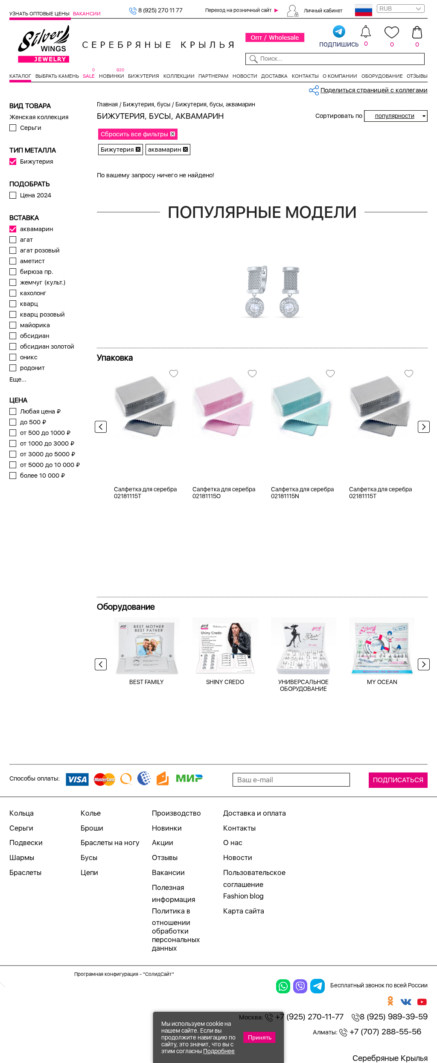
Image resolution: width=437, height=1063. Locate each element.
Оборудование (382, 76)
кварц (29, 304)
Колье (91, 813)
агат (26, 240)
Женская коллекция (38, 117)
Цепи (89, 872)
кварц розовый (42, 314)
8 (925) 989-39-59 (394, 1017)
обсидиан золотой (47, 346)
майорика (35, 325)
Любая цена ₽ (40, 411)
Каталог (20, 76)
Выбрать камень (57, 76)
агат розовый (40, 250)
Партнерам (213, 76)
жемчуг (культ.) (43, 282)
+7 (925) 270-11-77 (308, 1017)
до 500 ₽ (33, 422)
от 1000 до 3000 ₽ (47, 443)
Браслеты (25, 872)
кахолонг (33, 293)
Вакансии (87, 14)
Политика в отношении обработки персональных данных (176, 930)
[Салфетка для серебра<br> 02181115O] (225, 404)
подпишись (339, 43)
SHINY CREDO (225, 681)
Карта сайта (243, 911)
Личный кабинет (323, 10)
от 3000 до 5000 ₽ (47, 454)
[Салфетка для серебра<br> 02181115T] (147, 404)
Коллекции (179, 76)
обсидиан (34, 336)
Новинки (111, 76)
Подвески (26, 842)
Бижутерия (143, 76)
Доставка (274, 76)
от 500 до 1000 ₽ (45, 433)
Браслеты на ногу (110, 842)
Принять (259, 1037)
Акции (162, 842)
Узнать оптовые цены (40, 14)
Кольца (21, 813)
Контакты (305, 76)
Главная (107, 104)
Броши (92, 828)
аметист (32, 261)
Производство (176, 813)
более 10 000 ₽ (42, 475)
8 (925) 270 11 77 (160, 10)
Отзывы (417, 76)
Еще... (17, 379)
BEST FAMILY (146, 681)
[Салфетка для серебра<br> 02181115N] (304, 404)
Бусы (89, 857)
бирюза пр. (36, 272)
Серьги (30, 128)
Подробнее (219, 1051)
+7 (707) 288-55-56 (384, 1032)
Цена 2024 (35, 195)
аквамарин (36, 229)
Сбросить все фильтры (134, 134)
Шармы (21, 857)
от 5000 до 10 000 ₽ (50, 465)
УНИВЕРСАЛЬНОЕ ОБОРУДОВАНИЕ (303, 685)
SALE (89, 76)
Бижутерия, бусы (146, 104)
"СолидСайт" (158, 974)
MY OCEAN (382, 681)
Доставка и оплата (254, 813)
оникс (29, 357)
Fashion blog (243, 896)
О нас (232, 842)
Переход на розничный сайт (238, 10)
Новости (245, 76)
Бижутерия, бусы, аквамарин (215, 104)
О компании (340, 76)
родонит (32, 368)
